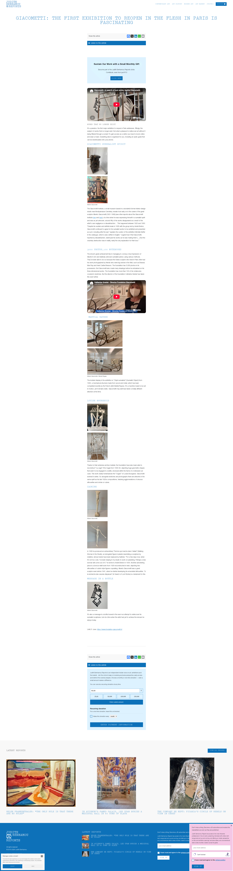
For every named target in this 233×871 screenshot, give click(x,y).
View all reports (217, 750)
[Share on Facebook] (128, 36)
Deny (33, 866)
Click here (116, 78)
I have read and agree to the (210, 860)
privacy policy (186, 852)
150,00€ (136, 696)
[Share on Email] (143, 36)
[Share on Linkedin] (135, 36)
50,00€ (110, 696)
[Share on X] (132, 36)
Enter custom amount (116, 702)
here (94, 217)
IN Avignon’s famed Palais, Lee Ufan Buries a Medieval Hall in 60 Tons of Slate (112, 813)
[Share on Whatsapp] (139, 36)
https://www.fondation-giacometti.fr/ (109, 629)
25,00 (96, 696)
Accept (13, 866)
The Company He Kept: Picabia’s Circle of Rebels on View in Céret (191, 813)
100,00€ (123, 696)
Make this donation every (101, 716)
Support (220, 4)
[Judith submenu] (213, 3)
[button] (42, 856)
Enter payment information (116, 725)
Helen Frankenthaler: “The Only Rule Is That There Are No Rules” (39, 813)
